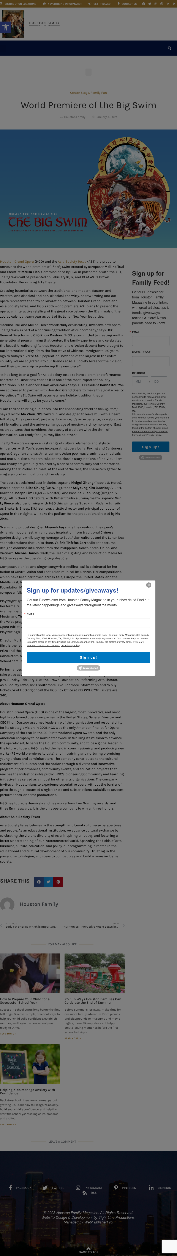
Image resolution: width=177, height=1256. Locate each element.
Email (31, 614)
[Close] (148, 585)
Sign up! (88, 657)
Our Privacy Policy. (70, 645)
